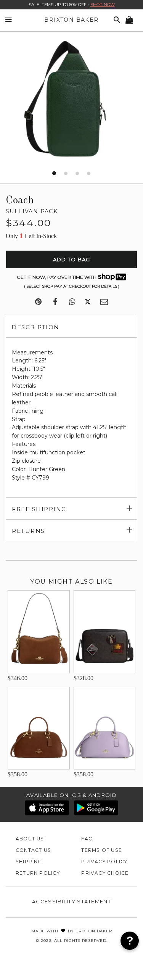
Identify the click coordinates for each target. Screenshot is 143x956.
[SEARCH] (115, 20)
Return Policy (38, 873)
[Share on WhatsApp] (72, 302)
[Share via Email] (104, 302)
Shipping (29, 861)
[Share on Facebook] (55, 302)
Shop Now (102, 4)
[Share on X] (88, 302)
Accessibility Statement (71, 901)
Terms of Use (101, 850)
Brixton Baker (71, 19)
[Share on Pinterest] (38, 302)
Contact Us (33, 850)
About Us (30, 839)
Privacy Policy (104, 861)
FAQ (87, 839)
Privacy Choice (105, 873)
